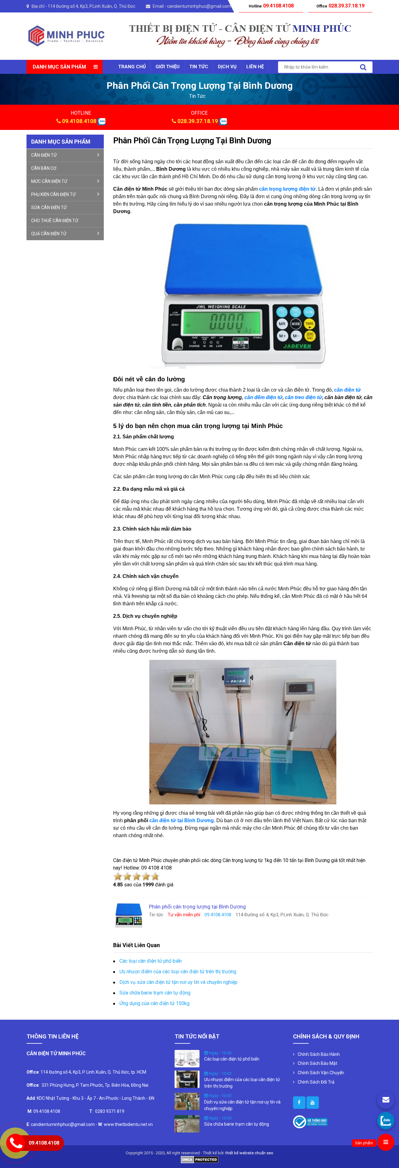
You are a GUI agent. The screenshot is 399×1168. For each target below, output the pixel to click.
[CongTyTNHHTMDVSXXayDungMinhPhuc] (299, 1102)
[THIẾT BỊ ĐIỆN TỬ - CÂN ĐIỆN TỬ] (66, 36)
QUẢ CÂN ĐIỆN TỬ (48, 233)
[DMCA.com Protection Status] (200, 1159)
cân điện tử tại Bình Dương (181, 820)
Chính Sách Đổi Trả (316, 1082)
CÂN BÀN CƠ (43, 168)
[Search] (363, 67)
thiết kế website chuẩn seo (249, 1153)
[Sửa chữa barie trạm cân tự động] (187, 1123)
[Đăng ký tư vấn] (385, 1100)
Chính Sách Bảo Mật (317, 1063)
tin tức (197, 96)
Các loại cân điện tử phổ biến (150, 961)
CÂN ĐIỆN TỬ (44, 155)
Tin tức (198, 66)
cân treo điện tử (303, 397)
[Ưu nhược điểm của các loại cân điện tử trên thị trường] (187, 1078)
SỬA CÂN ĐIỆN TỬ (49, 207)
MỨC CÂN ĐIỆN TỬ (49, 181)
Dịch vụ (227, 66)
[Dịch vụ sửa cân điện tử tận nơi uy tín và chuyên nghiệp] (187, 1101)
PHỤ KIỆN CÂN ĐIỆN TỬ (53, 194)
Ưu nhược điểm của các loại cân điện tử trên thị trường (177, 972)
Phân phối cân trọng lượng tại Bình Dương (192, 140)
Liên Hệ (255, 66)
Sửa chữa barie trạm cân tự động (154, 993)
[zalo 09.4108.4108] (101, 121)
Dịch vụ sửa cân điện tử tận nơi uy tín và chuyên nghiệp (178, 982)
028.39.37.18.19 (197, 121)
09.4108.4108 (79, 121)
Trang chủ (132, 66)
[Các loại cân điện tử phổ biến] (187, 1058)
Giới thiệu (168, 66)
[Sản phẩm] (385, 1142)
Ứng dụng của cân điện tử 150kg (154, 1003)
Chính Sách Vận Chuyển (321, 1072)
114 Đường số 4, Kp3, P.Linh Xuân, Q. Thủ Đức (91, 6)
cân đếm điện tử (263, 397)
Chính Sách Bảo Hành (319, 1054)
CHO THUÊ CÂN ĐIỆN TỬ (54, 220)
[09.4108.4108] (385, 1120)
